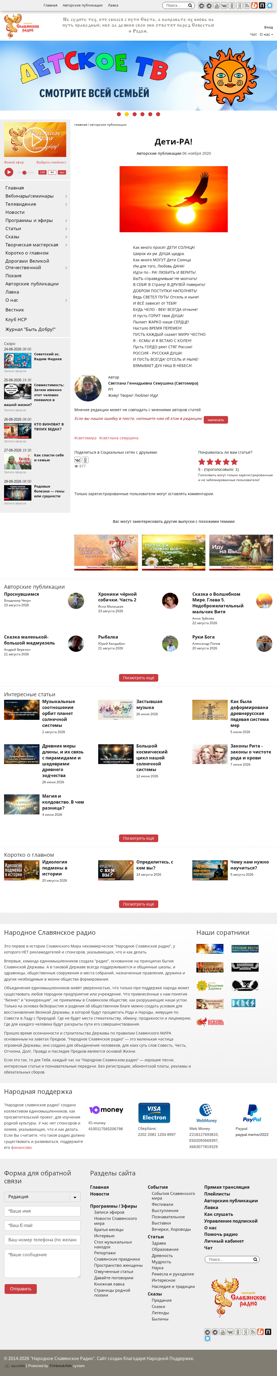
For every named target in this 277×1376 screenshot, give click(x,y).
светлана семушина (119, 438)
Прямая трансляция (226, 1187)
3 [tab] (135, 114)
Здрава (159, 1243)
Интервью (104, 1236)
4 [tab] (142, 114)
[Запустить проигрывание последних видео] (35, 139)
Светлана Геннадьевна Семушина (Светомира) (153, 383)
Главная (50, 5)
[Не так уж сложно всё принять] (174, 553)
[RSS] (247, 5)
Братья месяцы (109, 1229)
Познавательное (168, 1217)
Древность (162, 1255)
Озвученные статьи (113, 1271)
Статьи (13, 228)
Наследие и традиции (173, 1286)
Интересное (163, 1280)
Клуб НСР (16, 319)
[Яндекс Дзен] (239, 5)
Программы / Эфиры (113, 1206)
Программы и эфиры (29, 220)
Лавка (113, 5)
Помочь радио (221, 1234)
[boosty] (254, 5)
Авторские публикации (83, 5)
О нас (11, 300)
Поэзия (13, 275)
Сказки (158, 1306)
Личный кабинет (224, 1241)
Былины (160, 1319)
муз (62, 172)
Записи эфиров (109, 1212)
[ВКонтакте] (77, 460)
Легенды (160, 1313)
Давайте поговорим (113, 1278)
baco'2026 (18, 1366)
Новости (15, 212)
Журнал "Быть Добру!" (30, 329)
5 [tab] (150, 114)
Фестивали (162, 1204)
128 (42, 172)
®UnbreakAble (60, 1366)
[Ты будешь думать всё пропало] (106, 553)
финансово (21, 1147)
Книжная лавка (109, 1284)
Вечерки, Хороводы (171, 1229)
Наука (157, 1268)
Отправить (20, 1289)
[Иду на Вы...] (241, 553)
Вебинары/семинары (29, 196)
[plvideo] (262, 5)
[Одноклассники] (85, 460)
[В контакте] (224, 5)
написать (216, 420)
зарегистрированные (256, 475)
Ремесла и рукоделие (173, 1274)
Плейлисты (217, 1194)
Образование (165, 1249)
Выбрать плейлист (51, 162)
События (158, 1187)
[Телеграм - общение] (209, 5)
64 (52, 172)
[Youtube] (216, 5)
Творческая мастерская (31, 244)
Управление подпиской (231, 1221)
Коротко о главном (27, 253)
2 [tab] (127, 114)
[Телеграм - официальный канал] (201, 5)
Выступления (165, 1211)
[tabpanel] (138, 70)
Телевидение (20, 204)
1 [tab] (119, 114)
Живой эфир (14, 162)
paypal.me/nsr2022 (252, 1134)
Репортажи (105, 1253)
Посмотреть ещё (138, 678)
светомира (87, 438)
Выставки (161, 1223)
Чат (253, 34)
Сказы (12, 236)
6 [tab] (158, 114)
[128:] (138, 70)
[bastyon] (269, 5)
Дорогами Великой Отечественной (27, 264)
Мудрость (161, 1262)
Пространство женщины (118, 1265)
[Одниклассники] (232, 5)
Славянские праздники (117, 1259)
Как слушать (218, 1214)
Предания (162, 1300)
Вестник (14, 309)
